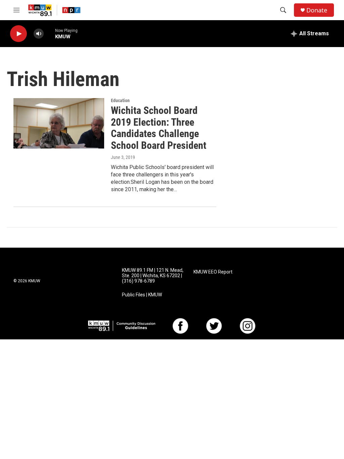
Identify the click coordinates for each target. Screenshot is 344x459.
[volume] (38, 33)
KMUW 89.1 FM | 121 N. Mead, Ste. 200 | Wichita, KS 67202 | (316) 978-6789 (152, 276)
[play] (18, 34)
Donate (316, 10)
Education (120, 100)
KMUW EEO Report (213, 272)
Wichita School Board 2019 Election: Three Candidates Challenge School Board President (158, 128)
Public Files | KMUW (142, 294)
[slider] (49, 33)
